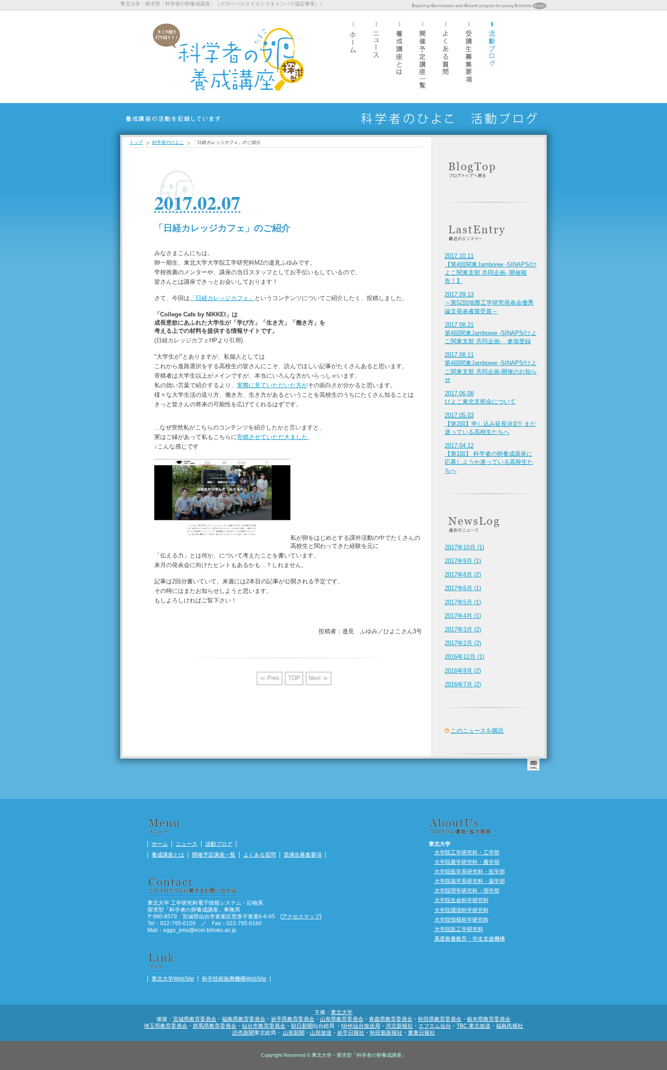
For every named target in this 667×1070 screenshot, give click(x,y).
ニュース (376, 57)
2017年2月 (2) (463, 643)
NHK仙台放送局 (360, 1026)
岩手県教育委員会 (292, 1019)
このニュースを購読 (477, 730)
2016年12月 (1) (464, 656)
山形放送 (321, 1032)
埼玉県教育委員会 (165, 1026)
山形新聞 (293, 1032)
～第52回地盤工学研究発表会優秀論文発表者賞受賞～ (489, 302)
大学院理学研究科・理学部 (467, 890)
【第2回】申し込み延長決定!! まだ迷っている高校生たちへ (490, 423)
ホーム (353, 57)
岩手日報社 (350, 1032)
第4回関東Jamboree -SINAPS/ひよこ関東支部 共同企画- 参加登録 (491, 333)
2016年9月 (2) (463, 670)
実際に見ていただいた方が (272, 385)
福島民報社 (509, 1026)
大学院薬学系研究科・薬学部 (469, 881)
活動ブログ (492, 57)
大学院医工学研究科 (458, 929)
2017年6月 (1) (463, 588)
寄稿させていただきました (272, 437)
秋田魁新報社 (386, 1032)
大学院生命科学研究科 (461, 900)
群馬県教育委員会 (214, 1026)
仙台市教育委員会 (263, 1026)
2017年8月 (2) (463, 574)
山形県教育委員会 (341, 1019)
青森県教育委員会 (390, 1019)
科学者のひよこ (168, 142)
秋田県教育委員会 (439, 1019)
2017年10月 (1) (464, 547)
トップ (136, 142)
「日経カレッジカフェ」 (222, 298)
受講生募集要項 (469, 57)
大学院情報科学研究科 (461, 919)
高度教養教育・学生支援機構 (469, 939)
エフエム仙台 (434, 1026)
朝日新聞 (302, 1026)
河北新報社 (399, 1026)
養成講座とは (399, 57)
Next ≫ (319, 678)
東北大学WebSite (173, 978)
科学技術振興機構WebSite (234, 978)
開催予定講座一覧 (422, 57)
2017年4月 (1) (463, 615)
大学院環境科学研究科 (461, 910)
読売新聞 (243, 1032)
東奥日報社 (421, 1032)
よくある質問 (445, 57)
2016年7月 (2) (463, 684)
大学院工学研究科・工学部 (467, 852)
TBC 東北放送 (473, 1026)
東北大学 (342, 1012)
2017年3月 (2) (463, 629)
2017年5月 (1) (463, 602)
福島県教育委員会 (243, 1019)
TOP (294, 678)
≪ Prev (270, 678)
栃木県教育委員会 (488, 1019)
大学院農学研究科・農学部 (467, 862)
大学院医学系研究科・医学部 (469, 871)
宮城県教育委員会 (194, 1019)
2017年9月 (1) (463, 560)
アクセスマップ (301, 916)
